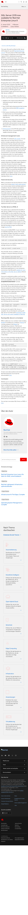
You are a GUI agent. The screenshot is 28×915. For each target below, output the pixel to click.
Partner (16, 26)
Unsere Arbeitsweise (5, 798)
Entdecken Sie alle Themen (11, 535)
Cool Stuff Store (18, 828)
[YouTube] (5, 756)
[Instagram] (16, 756)
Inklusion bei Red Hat (5, 828)
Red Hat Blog (4, 6)
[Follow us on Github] (4, 436)
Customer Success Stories (7, 801)
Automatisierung (11, 550)
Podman (22, 322)
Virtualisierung (10, 721)
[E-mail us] (12, 38)
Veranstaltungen (4, 825)
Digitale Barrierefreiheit (19, 839)
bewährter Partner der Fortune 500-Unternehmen (12, 786)
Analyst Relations (5, 804)
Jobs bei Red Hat (18, 823)
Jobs (16, 805)
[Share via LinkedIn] (8, 38)
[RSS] (25, 38)
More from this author (10, 450)
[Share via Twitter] (10, 38)
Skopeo (15, 324)
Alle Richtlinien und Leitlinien (7, 839)
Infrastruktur (10, 674)
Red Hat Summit (4, 830)
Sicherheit (9, 625)
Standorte (17, 825)
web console (17, 138)
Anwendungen (10, 697)
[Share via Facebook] (6, 38)
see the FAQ (8, 227)
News (16, 796)
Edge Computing (11, 648)
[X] (12, 756)
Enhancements (7, 129)
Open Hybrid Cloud (12, 601)
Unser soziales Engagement (21, 802)
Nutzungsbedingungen (19, 837)
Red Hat (7, 29)
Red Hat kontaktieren (5, 826)
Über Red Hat (4, 823)
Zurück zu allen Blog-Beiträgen (9, 45)
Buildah (3, 322)
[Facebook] (9, 756)
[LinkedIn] (2, 756)
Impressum (3, 841)
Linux (12, 26)
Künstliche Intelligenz (12, 575)
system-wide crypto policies (18, 184)
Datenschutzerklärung (5, 837)
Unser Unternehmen (5, 796)
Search (23, 459)
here (11, 176)
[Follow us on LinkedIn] (7, 436)
